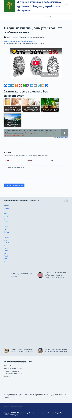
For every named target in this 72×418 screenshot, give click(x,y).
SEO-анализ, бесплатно (13, 374)
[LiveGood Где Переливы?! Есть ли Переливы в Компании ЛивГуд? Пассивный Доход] (40, 275)
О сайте (7, 376)
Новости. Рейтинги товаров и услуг (32, 37)
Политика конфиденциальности (15, 406)
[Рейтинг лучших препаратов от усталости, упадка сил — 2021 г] (6, 350)
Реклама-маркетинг (12, 371)
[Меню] (66, 6)
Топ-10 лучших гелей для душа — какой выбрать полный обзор (56, 350)
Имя (7, 161)
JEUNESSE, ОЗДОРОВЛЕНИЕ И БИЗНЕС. (21, 275)
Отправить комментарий (14, 185)
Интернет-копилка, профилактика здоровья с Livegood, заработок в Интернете (39, 6)
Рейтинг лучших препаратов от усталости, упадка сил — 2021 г (22, 350)
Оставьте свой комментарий (15, 167)
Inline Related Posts (63, 137)
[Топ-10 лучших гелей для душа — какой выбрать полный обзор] (40, 350)
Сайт (51, 161)
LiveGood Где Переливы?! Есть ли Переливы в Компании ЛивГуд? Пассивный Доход (55, 275)
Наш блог (7, 366)
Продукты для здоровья (13, 368)
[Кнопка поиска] (66, 16)
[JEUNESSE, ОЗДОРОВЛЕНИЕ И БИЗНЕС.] (6, 275)
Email (29, 161)
